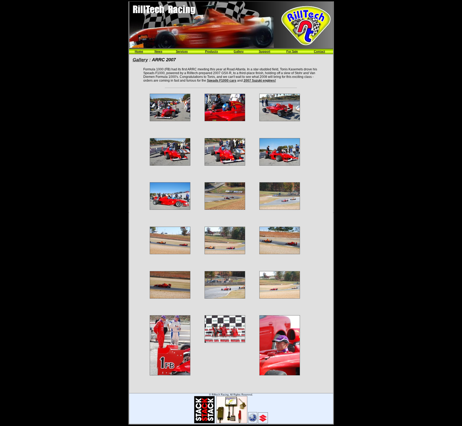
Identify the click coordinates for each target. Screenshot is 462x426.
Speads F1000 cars (221, 80)
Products (211, 51)
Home (139, 51)
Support (264, 51)
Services (182, 51)
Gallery (239, 51)
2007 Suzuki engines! (260, 80)
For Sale (292, 51)
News (158, 51)
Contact (319, 51)
